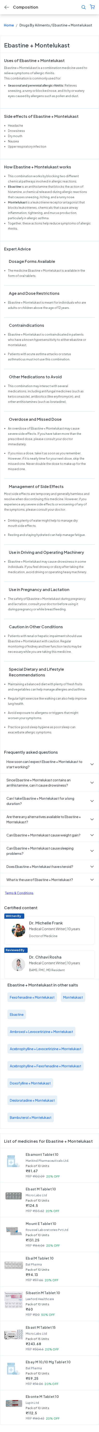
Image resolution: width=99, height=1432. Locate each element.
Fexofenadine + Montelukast (32, 997)
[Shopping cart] (92, 7)
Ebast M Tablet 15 (41, 1327)
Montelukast (73, 997)
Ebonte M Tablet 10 (42, 1396)
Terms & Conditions (19, 893)
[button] (49, 764)
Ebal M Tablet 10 (40, 1258)
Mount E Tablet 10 (41, 1223)
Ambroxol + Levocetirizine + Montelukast (41, 1031)
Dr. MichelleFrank (46, 922)
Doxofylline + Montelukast (30, 1083)
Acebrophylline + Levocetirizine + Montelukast (45, 1049)
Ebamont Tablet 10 (42, 1154)
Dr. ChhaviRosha (45, 957)
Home (9, 25)
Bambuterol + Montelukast (30, 1117)
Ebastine (17, 1014)
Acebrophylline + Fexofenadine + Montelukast (45, 1066)
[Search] (83, 7)
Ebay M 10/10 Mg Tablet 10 (48, 1362)
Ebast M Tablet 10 (41, 1189)
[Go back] (6, 7)
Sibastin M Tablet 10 (43, 1293)
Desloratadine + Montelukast (32, 1100)
